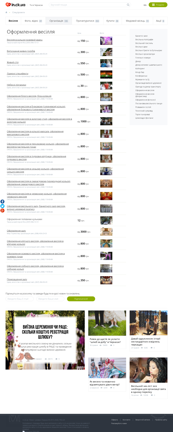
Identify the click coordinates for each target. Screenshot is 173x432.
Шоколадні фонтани (144, 118)
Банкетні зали (141, 36)
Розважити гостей (143, 107)
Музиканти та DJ (142, 79)
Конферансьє (141, 76)
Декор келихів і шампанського (148, 65)
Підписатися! (81, 298)
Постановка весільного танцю (148, 103)
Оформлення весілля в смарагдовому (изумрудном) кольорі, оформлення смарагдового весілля (39, 183)
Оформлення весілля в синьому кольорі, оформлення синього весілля (35, 170)
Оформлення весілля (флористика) (144, 95)
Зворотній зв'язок (142, 419)
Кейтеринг (140, 68)
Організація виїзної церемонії (148, 83)
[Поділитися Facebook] (2, 202)
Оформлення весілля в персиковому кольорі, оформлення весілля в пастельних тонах (38, 145)
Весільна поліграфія (144, 39)
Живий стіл (13, 62)
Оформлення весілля (144, 90)
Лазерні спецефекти (17, 73)
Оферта (114, 419)
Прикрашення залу (17, 279)
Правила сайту (161, 419)
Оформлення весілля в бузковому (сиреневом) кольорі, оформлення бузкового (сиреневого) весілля (36, 108)
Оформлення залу (16, 230)
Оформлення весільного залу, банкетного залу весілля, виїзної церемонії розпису (36, 208)
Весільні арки (141, 46)
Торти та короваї (142, 114)
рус (145, 4)
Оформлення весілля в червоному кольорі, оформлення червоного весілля (37, 195)
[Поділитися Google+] (2, 210)
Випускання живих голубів (21, 51)
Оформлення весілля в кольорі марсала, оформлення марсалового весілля (35, 133)
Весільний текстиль (144, 43)
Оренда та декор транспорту (148, 86)
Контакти (126, 419)
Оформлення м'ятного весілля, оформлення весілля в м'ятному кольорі (35, 243)
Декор (138, 61)
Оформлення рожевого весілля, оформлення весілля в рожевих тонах (36, 255)
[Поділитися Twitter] (2, 206)
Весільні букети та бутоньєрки (148, 50)
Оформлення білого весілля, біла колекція (29, 96)
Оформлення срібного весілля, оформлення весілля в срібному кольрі (35, 267)
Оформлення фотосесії (145, 99)
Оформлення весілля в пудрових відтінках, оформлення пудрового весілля (36, 158)
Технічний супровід (144, 110)
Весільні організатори (145, 54)
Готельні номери (142, 57)
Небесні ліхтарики (16, 84)
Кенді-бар (139, 72)
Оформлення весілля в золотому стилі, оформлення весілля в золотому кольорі (39, 120)
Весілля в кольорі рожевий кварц (24, 39)
